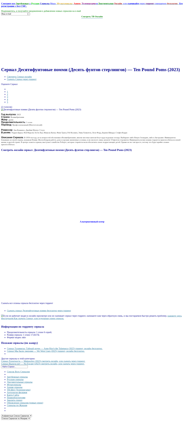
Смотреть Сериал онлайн (19, 76)
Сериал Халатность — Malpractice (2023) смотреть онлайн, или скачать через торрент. (43, 361)
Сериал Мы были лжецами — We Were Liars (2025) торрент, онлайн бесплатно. (46, 351)
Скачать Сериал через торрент (22, 79)
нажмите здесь (174, 316)
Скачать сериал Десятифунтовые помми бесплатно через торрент (39, 310)
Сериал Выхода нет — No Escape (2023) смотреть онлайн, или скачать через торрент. (43, 364)
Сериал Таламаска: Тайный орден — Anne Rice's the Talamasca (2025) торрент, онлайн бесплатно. (54, 348)
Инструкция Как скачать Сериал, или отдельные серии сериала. (32, 318)
